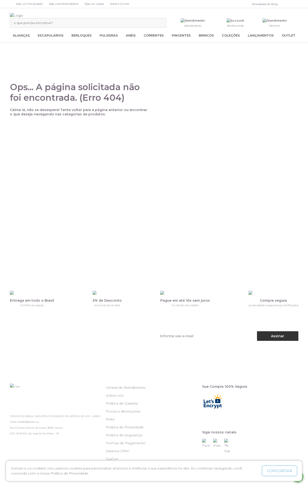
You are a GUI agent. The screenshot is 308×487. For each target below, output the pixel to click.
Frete (110, 419)
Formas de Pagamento (126, 443)
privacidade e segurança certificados (273, 305)
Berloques (81, 35)
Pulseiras (109, 35)
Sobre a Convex (119, 4)
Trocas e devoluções (123, 411)
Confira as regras (32, 305)
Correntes (154, 35)
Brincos (206, 35)
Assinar (277, 336)
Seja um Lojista (94, 4)
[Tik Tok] (296, 4)
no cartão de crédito (185, 305)
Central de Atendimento (126, 387)
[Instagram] (289, 4)
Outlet (288, 35)
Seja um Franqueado (29, 4)
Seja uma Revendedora (63, 4)
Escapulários (51, 35)
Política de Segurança (124, 435)
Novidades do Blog (265, 4)
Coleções (231, 35)
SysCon (112, 459)
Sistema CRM (117, 451)
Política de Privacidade (125, 427)
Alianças (21, 35)
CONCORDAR (279, 470)
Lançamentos (261, 35)
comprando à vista (107, 305)
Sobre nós (114, 395)
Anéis (131, 35)
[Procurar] (160, 22)
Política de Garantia (122, 403)
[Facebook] (284, 4)
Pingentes (181, 35)
